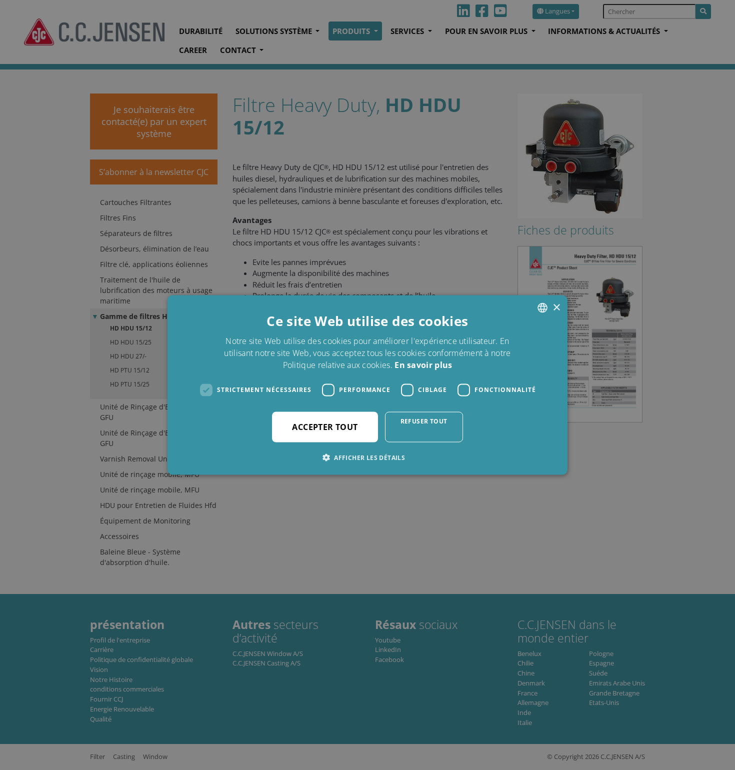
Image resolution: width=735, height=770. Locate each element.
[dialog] (367, 385)
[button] (367, 457)
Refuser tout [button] (424, 420)
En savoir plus (423, 364)
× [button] (556, 307)
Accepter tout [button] (325, 426)
